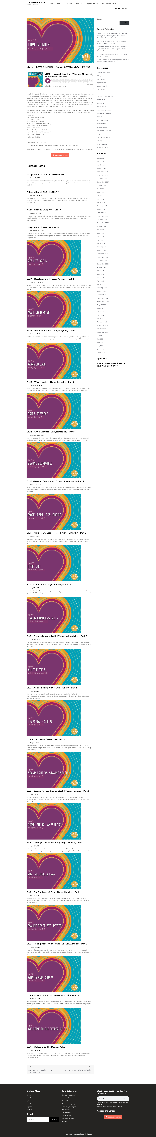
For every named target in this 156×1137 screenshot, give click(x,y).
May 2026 (100, 161)
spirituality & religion (104, 130)
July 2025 (100, 189)
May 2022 (100, 311)
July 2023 (100, 271)
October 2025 (102, 178)
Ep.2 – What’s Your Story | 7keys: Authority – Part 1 (53, 995)
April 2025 (100, 199)
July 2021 (100, 339)
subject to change (103, 134)
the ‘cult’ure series (68, 1101)
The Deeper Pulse (36, 2)
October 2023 (102, 260)
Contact (29, 1110)
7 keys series (101, 76)
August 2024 (101, 226)
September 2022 (103, 301)
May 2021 (100, 346)
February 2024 (102, 247)
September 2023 (103, 264)
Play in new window (111, 1102)
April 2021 (100, 349)
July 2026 (100, 158)
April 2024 (100, 240)
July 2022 (100, 308)
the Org (99, 140)
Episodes (69, 4)
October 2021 (101, 329)
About (59, 4)
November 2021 (102, 325)
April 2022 (100, 315)
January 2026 (101, 168)
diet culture (101, 100)
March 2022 (101, 318)
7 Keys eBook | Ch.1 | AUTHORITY (44, 210)
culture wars (101, 93)
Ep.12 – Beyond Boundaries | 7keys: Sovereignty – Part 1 (55, 481)
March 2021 (101, 352)
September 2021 (102, 332)
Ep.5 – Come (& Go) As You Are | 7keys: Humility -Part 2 (55, 843)
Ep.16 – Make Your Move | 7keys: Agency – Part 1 (51, 331)
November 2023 (102, 257)
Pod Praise (30, 1104)
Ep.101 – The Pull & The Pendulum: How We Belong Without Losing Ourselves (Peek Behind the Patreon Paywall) (112, 36)
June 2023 (100, 274)
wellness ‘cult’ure (68, 1118)
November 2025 (102, 175)
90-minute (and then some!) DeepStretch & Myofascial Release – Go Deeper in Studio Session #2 (112, 49)
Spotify (120, 1106)
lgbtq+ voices (101, 106)
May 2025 (100, 195)
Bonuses (79, 4)
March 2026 (101, 165)
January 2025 (101, 209)
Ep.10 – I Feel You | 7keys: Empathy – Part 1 (49, 585)
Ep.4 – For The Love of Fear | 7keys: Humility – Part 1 (54, 892)
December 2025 (102, 172)
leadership (100, 103)
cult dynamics (101, 89)
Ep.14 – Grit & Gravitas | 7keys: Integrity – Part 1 (51, 432)
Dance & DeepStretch (108, 4)
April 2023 (100, 281)
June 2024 (100, 233)
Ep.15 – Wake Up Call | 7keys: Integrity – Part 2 (50, 382)
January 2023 (101, 291)
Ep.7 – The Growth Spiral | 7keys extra (46, 739)
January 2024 (101, 250)
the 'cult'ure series (103, 137)
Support (29, 1107)
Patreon (115, 1106)
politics (99, 117)
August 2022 (101, 305)
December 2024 (102, 213)
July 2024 (100, 230)
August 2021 (101, 335)
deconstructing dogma (105, 96)
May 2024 (100, 236)
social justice (101, 123)
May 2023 (100, 277)
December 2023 (102, 253)
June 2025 (100, 192)
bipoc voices (101, 83)
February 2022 (102, 322)
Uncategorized (102, 144)
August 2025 (101, 185)
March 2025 (101, 202)
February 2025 (102, 206)
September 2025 (103, 182)
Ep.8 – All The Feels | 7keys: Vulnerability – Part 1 (52, 688)
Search (99, 19)
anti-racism (101, 79)
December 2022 (102, 294)
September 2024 (103, 223)
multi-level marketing (104, 113)
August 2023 (101, 267)
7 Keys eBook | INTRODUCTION (43, 227)
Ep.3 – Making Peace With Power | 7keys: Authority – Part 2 (57, 944)
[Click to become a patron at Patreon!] (60, 155)
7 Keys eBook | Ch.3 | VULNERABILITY (46, 175)
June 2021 (100, 342)
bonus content (102, 86)
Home (52, 4)
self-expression (102, 120)
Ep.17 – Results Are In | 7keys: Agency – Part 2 (50, 279)
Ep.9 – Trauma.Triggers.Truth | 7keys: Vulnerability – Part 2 (57, 636)
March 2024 (101, 243)
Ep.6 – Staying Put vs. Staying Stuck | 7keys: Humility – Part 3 (58, 791)
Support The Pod (92, 4)
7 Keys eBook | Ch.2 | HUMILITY (43, 192)
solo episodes (102, 127)
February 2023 (102, 288)
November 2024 (102, 216)
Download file (101, 1102)
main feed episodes (104, 110)
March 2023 (101, 284)
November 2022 (102, 298)
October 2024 (102, 219)
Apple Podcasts (107, 1106)
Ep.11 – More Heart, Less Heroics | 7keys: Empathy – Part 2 (56, 533)
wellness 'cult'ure (103, 147)
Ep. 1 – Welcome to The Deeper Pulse (46, 1047)
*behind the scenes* (104, 72)
